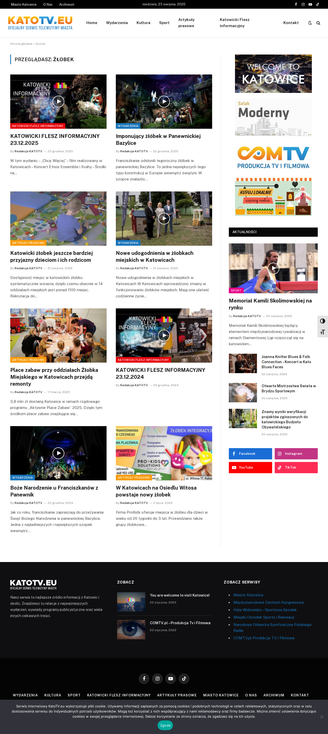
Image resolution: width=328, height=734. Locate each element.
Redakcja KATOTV (28, 151)
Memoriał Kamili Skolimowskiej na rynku (270, 304)
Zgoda (165, 725)
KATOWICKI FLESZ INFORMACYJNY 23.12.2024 (160, 373)
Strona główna (21, 44)
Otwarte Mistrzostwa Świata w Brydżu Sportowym (289, 388)
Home (91, 22)
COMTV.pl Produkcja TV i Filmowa (263, 638)
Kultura (143, 22)
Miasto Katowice (24, 4)
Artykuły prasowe (186, 22)
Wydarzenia (117, 22)
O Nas (48, 4)
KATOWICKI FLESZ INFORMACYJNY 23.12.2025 (55, 139)
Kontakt (291, 22)
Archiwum (66, 4)
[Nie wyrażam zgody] (321, 716)
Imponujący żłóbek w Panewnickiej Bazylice (158, 139)
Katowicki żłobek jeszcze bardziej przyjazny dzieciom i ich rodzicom (51, 256)
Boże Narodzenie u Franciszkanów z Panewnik (54, 491)
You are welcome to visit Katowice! (180, 595)
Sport (164, 22)
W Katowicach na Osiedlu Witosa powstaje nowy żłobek (156, 491)
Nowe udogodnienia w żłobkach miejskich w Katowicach (154, 256)
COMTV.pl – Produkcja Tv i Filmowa (180, 623)
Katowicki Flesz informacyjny (235, 22)
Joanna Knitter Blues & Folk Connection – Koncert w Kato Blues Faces (286, 362)
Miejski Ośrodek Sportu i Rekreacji (263, 617)
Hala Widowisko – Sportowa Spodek (265, 610)
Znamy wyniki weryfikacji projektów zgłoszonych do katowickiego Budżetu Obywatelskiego (285, 419)
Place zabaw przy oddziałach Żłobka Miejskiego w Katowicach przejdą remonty (54, 377)
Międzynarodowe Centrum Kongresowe (268, 602)
